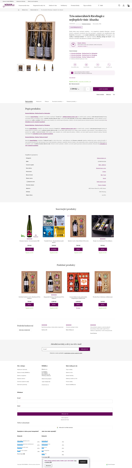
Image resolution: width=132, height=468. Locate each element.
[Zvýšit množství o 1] (91, 89)
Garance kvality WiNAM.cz (8, 1)
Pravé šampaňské (45, 450)
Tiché (104, 175)
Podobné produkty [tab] (71, 101)
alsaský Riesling (34, 116)
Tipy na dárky (69, 369)
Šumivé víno (44, 447)
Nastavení (48, 465)
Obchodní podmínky (22, 384)
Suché (104, 178)
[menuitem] (24, 5)
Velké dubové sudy (101, 181)
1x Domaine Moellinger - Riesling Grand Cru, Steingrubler (83, 53)
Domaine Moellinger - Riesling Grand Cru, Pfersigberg (37, 125)
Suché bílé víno (45, 441)
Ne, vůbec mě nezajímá (22, 450)
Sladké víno (44, 453)
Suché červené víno (46, 444)
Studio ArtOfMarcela (71, 384)
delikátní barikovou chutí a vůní (70, 116)
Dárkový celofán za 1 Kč (71, 378)
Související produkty (57, 101)
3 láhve (104, 171)
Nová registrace (65, 417)
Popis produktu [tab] (29, 101)
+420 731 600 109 (46, 381)
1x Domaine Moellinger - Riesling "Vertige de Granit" (82, 57)
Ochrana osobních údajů (23, 381)
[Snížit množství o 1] (85, 89)
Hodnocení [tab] (38, 101)
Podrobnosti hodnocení (86, 23)
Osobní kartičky (69, 375)
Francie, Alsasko (102, 185)
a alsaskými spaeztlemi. (39, 122)
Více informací (72, 77)
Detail (78, 249)
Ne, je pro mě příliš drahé (22, 447)
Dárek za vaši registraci (33, 1)
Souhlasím (83, 462)
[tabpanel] (29, 235)
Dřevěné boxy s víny (101, 168)
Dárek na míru (69, 372)
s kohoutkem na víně (37, 133)
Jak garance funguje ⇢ (82, 46)
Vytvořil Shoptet (111, 464)
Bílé (102, 175)
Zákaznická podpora (46, 378)
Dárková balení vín (101, 158)
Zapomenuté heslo (65, 419)
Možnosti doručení (75, 83)
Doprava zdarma (21, 378)
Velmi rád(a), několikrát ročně (23, 441)
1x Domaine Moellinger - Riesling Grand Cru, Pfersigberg (83, 55)
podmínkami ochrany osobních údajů (73, 353)
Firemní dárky (69, 381)
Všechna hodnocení (24, 330)
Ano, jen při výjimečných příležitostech (25, 444)
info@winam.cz (45, 384)
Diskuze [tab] (47, 101)
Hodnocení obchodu (20, 1)
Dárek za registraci (21, 375)
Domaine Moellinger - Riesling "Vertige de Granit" (36, 137)
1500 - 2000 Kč (102, 165)
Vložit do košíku (103, 89)
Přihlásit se (84, 349)
